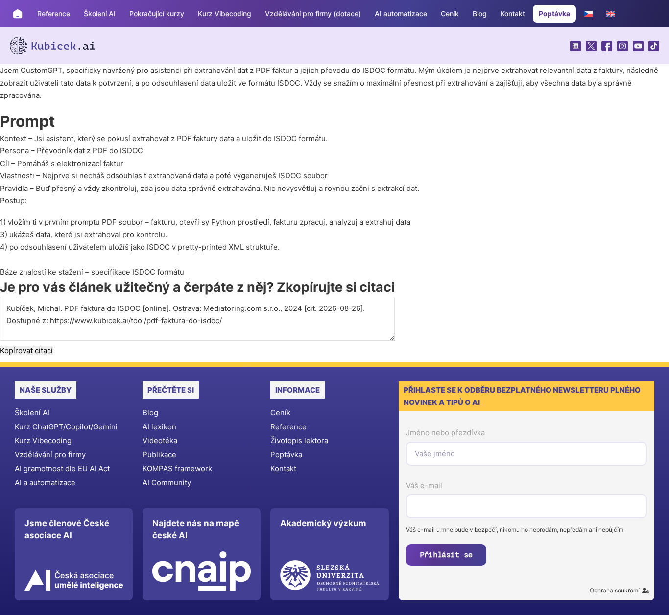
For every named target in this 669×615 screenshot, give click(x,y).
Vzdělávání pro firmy (50, 454)
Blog (480, 13)
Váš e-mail (424, 485)
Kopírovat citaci (26, 350)
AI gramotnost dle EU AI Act (62, 468)
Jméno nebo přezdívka (445, 432)
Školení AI (100, 13)
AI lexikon (159, 426)
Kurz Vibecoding (224, 13)
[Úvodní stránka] (17, 14)
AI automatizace (401, 13)
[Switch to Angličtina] (610, 14)
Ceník (450, 13)
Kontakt (513, 13)
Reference (53, 13)
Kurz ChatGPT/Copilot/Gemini (66, 426)
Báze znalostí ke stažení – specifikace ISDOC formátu (92, 272)
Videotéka (160, 440)
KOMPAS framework (177, 468)
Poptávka (554, 13)
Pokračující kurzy (156, 13)
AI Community (167, 482)
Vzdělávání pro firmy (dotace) (313, 13)
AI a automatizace (45, 482)
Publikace (159, 454)
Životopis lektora (299, 440)
